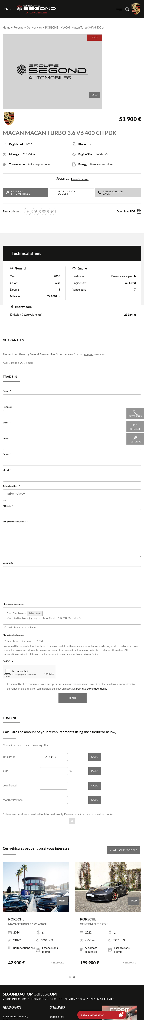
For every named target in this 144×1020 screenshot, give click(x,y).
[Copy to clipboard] (52, 211)
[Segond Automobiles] (36, 3)
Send (72, 701)
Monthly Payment (13, 803)
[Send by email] (44, 211)
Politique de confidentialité (91, 691)
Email (29, 644)
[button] (70, 981)
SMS (41, 644)
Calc (94, 760)
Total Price (9, 760)
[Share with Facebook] (27, 211)
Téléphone (13, 644)
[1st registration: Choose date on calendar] (4, 502)
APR (5, 774)
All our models (125, 853)
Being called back (113, 192)
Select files (34, 616)
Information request (66, 192)
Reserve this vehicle (20, 192)
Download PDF (126, 211)
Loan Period (10, 789)
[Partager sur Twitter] (36, 211)
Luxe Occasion (80, 179)
